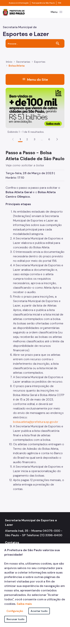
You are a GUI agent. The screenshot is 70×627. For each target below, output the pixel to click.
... (42, 139)
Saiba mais (24, 604)
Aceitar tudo (39, 611)
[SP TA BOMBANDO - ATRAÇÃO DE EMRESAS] (35, 108)
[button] (57, 139)
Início (9, 61)
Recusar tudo (15, 619)
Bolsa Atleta (16, 65)
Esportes (39, 61)
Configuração (15, 611)
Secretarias (23, 61)
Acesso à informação (19, 3)
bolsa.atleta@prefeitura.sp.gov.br (35, 422)
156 (59, 3)
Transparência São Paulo (43, 3)
